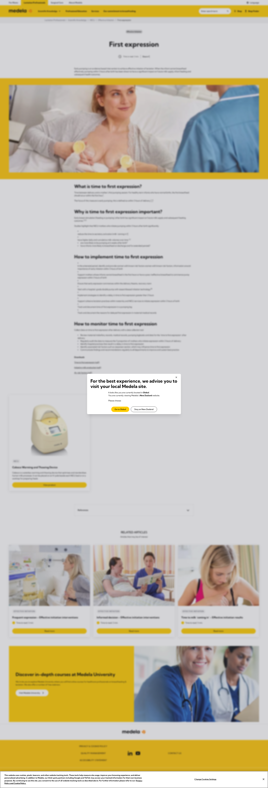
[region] (134, 779)
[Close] (263, 779)
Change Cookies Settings (205, 779)
